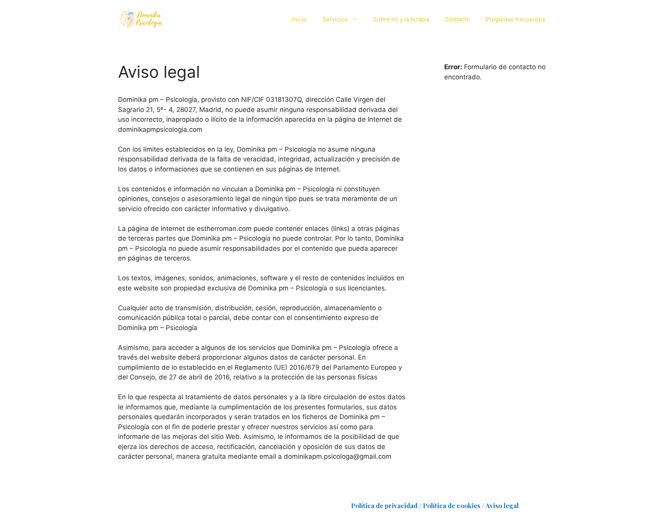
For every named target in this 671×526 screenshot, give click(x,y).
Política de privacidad (384, 505)
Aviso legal (502, 505)
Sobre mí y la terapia (401, 19)
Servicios (335, 19)
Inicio (299, 19)
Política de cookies (451, 505)
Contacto (457, 19)
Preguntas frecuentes (515, 19)
